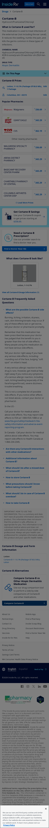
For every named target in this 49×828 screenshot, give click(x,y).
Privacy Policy (9, 825)
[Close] (46, 809)
